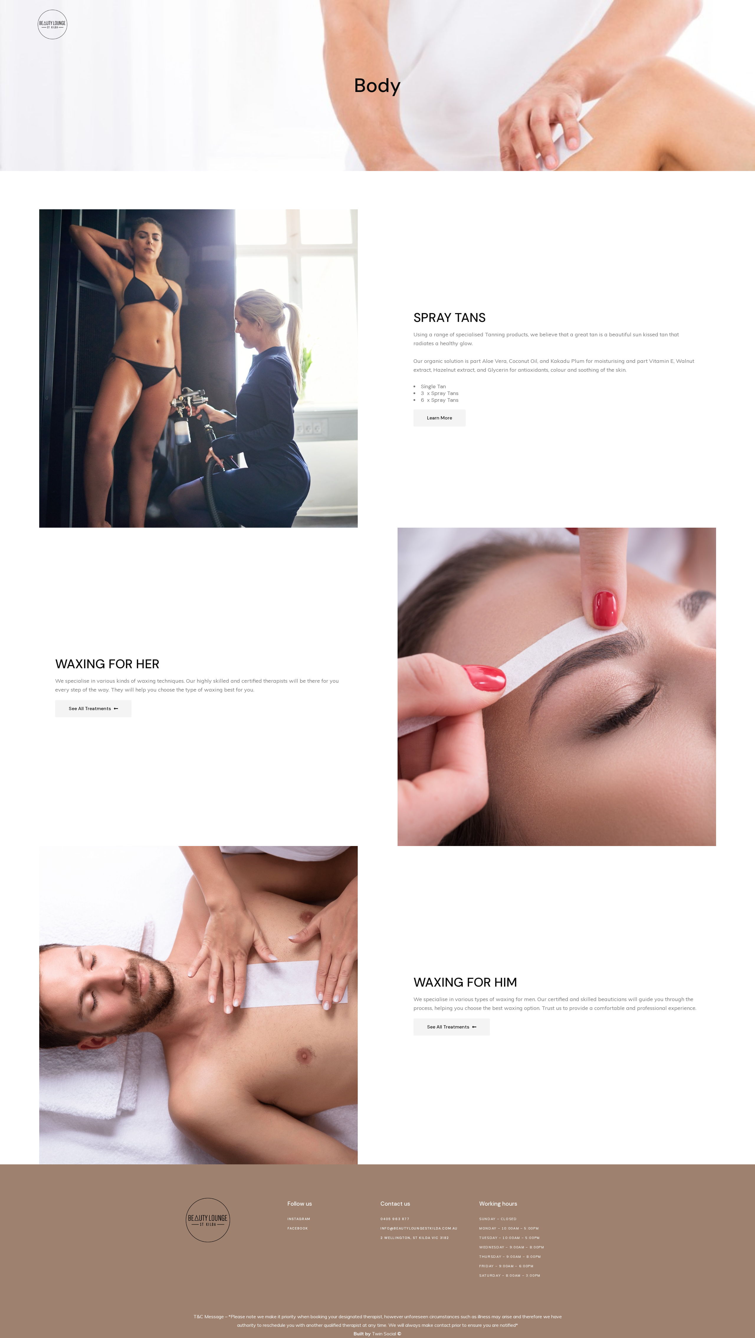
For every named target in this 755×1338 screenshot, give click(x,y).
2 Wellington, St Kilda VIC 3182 (414, 1238)
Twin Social (384, 1334)
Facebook (298, 1228)
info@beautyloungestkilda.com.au (419, 1228)
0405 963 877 (395, 1219)
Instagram (299, 1219)
